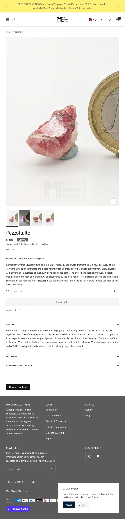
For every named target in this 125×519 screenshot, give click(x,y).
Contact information (56, 421)
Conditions (51, 409)
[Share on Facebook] (15, 310)
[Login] (110, 19)
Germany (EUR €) (15, 482)
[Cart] (117, 19)
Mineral (11, 324)
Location (11, 356)
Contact (89, 409)
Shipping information (56, 427)
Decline (82, 505)
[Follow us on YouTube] (98, 456)
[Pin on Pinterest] (19, 310)
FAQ (87, 415)
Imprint (49, 438)
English (33, 482)
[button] (95, 20)
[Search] (13, 19)
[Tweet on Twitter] (24, 310)
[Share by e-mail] (29, 310)
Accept (69, 505)
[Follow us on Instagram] (89, 456)
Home (8, 32)
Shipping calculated (28, 244)
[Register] (51, 469)
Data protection (53, 415)
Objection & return (55, 432)
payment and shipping (19, 365)
